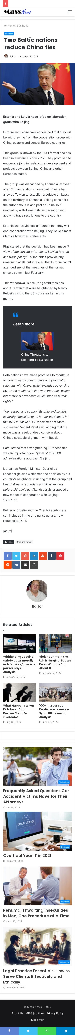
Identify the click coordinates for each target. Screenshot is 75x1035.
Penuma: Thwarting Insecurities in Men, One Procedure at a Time (36, 913)
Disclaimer (37, 1019)
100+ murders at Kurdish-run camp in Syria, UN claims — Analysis (54, 711)
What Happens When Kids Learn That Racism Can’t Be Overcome (18, 711)
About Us (17, 1013)
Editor (12, 56)
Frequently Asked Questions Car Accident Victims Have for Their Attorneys (36, 796)
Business (22, 25)
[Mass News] (17, 11)
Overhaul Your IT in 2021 (27, 855)
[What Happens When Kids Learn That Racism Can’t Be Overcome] (19, 692)
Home (11, 25)
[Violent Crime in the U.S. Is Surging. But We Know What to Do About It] (55, 643)
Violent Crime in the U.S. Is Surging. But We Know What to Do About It (55, 662)
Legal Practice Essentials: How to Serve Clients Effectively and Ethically (36, 976)
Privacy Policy (55, 1013)
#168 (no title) (35, 1013)
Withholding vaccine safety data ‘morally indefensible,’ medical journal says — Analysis (19, 664)
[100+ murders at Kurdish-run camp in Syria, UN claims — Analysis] (55, 692)
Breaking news (23, 542)
